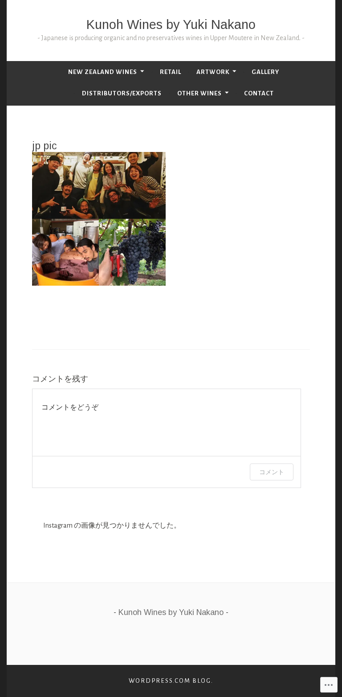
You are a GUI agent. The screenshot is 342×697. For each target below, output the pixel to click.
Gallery (265, 72)
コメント (271, 472)
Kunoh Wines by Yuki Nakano (171, 24)
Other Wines (199, 93)
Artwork (212, 72)
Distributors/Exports (122, 93)
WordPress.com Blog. (171, 680)
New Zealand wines (102, 72)
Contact (259, 93)
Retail (170, 72)
